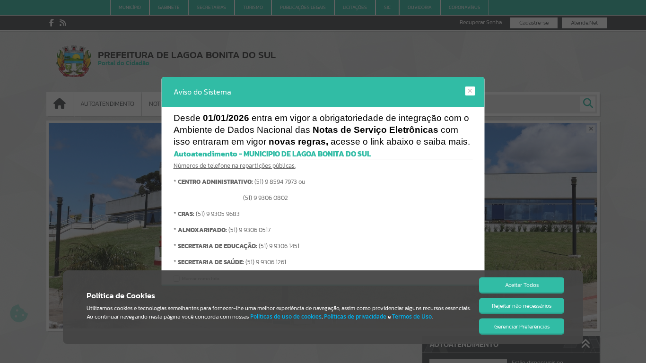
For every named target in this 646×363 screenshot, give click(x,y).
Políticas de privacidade (355, 316)
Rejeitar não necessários (521, 306)
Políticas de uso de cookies (286, 316)
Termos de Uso (412, 316)
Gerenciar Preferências (522, 326)
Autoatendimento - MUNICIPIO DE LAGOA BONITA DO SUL (272, 153)
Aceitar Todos (522, 285)
